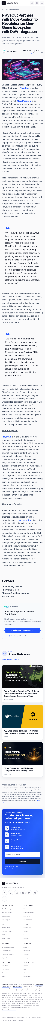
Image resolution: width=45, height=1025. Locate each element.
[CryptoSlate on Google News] (10, 892)
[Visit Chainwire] (4, 51)
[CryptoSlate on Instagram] (35, 892)
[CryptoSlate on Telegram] (23, 892)
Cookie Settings (18, 1020)
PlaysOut (24, 88)
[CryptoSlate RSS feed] (4, 899)
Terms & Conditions (35, 1017)
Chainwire (13, 51)
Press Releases (19, 654)
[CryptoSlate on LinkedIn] (29, 892)
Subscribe (22, 861)
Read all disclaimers (9, 1010)
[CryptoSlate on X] (4, 892)
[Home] (2, 9)
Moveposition (25, 520)
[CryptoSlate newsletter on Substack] (16, 892)
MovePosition (24, 101)
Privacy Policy (17, 986)
